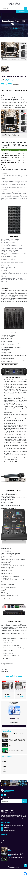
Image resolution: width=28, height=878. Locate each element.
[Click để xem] (14, 51)
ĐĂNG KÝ (24, 801)
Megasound (16, 867)
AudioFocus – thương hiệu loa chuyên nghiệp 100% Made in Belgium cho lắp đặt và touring (17, 740)
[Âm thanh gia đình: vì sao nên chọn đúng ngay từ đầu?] (5, 735)
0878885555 (14, 718)
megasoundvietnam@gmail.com (10, 830)
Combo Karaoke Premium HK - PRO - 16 (20, 693)
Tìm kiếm (3, 837)
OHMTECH (4, 761)
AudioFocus (4, 766)
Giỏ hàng (3, 842)
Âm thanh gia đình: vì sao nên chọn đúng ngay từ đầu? (17, 734)
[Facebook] (2, 795)
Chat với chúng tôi (14, 726)
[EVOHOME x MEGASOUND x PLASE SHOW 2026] (5, 745)
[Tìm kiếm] (25, 8)
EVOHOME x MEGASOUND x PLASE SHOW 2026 (16, 744)
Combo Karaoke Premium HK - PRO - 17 (7, 693)
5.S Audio (4, 764)
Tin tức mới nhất (7, 731)
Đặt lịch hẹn (21, 11)
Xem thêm (3, 671)
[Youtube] (5, 795)
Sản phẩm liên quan (14, 676)
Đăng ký (2, 840)
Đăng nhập (3, 839)
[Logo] (14, 3)
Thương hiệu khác (5, 769)
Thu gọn (6, 671)
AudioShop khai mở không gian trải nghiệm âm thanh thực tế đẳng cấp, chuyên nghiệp (17, 749)
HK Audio (3, 759)
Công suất (4, 771)
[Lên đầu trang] (25, 870)
